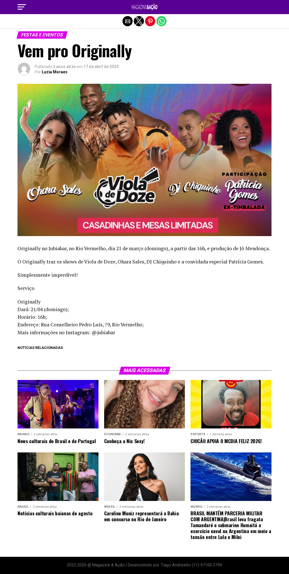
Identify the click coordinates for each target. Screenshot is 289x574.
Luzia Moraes (54, 72)
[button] (21, 7)
